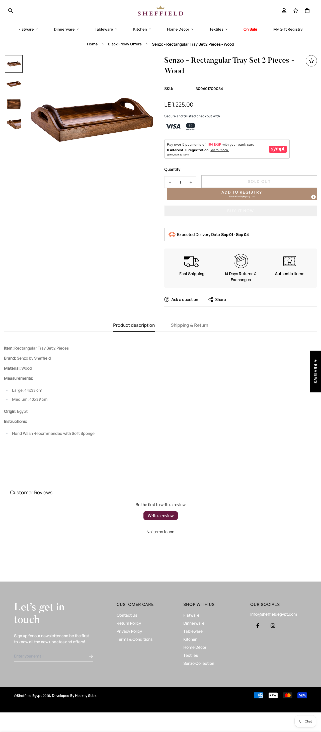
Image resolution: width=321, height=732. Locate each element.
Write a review (161, 515)
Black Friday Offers (125, 44)
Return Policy (129, 623)
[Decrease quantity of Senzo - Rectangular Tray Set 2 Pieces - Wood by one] (170, 182)
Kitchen (140, 29)
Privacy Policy (129, 631)
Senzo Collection (198, 663)
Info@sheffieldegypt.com (273, 614)
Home (92, 44)
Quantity (172, 169)
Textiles (216, 29)
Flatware (26, 29)
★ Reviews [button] (315, 371)
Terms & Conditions (134, 639)
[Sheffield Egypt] (160, 10)
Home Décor (178, 29)
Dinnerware (64, 29)
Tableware (104, 29)
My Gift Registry (288, 29)
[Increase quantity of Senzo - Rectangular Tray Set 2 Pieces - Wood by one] (190, 182)
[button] (306, 10)
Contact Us (127, 615)
